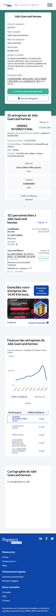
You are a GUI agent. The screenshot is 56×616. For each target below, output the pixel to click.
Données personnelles (13, 577)
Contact (6, 600)
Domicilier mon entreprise (41, 290)
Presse (5, 557)
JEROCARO (27, 78)
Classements (8, 561)
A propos (6, 592)
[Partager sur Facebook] (46, 542)
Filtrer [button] (43, 122)
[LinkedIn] (40, 542)
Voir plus (14, 259)
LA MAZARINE (14, 78)
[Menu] (49, 5)
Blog (4, 565)
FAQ (4, 596)
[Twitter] (52, 542)
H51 (38, 81)
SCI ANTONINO (15, 235)
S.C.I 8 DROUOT (27, 81)
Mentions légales (10, 581)
